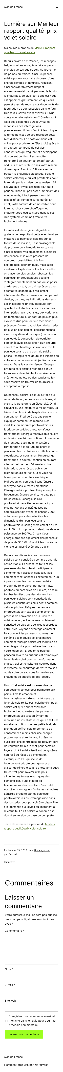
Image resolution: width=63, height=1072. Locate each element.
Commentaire (14, 930)
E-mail (10, 984)
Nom (9, 969)
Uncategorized (42, 850)
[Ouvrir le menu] (57, 7)
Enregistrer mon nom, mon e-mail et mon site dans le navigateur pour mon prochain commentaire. (33, 1021)
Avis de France (13, 7)
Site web (10, 1000)
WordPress (41, 1064)
